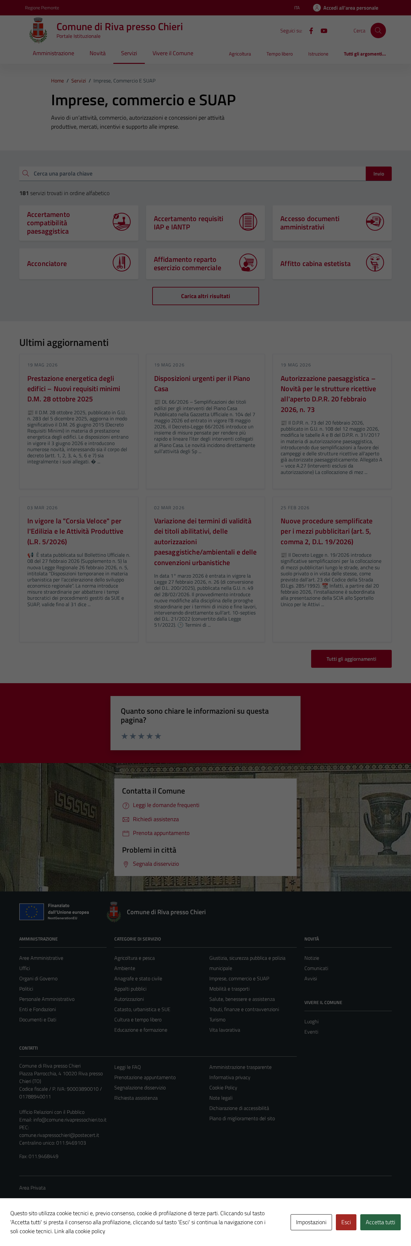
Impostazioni (311, 1222)
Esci (346, 1222)
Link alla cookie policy (79, 1231)
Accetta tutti (380, 1222)
